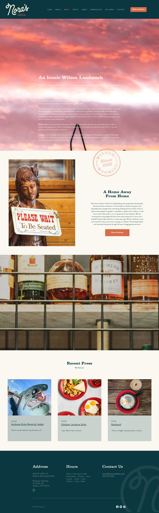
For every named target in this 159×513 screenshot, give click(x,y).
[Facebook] (117, 507)
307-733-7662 (108, 476)
